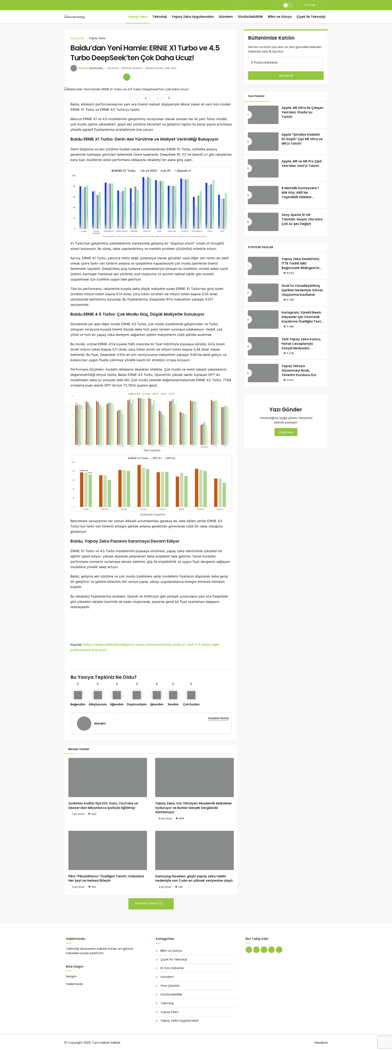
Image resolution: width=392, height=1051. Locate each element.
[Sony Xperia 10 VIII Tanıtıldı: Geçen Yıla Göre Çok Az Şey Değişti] (263, 222)
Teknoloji (159, 17)
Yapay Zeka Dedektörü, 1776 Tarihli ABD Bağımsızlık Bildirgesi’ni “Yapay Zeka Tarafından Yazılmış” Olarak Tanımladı (302, 270)
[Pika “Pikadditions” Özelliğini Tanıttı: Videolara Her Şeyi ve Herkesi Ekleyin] (107, 850)
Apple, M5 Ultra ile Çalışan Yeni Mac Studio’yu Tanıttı (302, 112)
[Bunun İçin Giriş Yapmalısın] (133, 98)
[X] (248, 5)
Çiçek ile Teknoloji (310, 17)
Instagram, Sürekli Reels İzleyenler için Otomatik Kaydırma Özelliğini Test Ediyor (301, 319)
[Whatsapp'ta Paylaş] (91, 77)
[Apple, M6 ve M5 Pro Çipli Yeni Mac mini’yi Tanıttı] (263, 168)
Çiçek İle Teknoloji (173, 959)
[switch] (288, 5)
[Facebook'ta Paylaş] (74, 77)
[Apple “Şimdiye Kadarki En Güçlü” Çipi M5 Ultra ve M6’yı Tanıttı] (263, 141)
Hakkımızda (74, 984)
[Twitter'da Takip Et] (249, 949)
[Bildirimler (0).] (322, 5)
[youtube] (268, 5)
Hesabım (321, 1043)
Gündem (226, 17)
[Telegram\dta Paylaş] (117, 77)
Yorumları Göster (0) (149, 903)
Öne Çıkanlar (169, 985)
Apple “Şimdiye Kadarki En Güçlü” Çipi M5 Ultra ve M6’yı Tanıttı (302, 139)
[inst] (275, 5)
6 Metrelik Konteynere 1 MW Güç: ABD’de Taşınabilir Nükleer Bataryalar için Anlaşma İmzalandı (301, 197)
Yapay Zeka (137, 17)
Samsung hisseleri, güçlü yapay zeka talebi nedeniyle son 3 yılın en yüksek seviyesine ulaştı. (194, 878)
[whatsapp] (261, 5)
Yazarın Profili (218, 718)
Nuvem (84, 68)
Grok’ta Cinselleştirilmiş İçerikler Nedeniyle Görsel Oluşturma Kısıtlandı (302, 290)
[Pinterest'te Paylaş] (100, 77)
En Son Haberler (172, 968)
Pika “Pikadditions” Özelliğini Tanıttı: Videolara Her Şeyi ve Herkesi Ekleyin (106, 878)
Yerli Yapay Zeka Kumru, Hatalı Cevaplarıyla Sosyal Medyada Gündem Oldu (301, 346)
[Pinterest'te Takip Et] (264, 949)
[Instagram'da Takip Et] (279, 949)
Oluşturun (286, 432)
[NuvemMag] (74, 17)
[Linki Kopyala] (126, 77)
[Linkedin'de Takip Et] (256, 949)
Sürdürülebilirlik (250, 17)
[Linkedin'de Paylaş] (109, 77)
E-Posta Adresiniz (264, 62)
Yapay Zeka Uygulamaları (193, 17)
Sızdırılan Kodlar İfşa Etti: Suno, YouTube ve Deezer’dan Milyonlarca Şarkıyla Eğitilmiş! (103, 805)
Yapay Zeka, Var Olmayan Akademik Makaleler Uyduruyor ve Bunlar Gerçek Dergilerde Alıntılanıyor (193, 807)
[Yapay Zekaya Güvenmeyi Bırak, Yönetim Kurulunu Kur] (263, 373)
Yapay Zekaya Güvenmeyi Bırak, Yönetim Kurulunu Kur (299, 370)
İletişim (71, 976)
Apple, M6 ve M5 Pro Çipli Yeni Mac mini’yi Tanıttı (302, 163)
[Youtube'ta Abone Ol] (271, 949)
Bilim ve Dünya (280, 17)
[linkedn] (255, 5)
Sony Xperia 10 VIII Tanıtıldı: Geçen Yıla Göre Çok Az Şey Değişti (302, 219)
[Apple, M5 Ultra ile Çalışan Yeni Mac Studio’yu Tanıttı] (263, 115)
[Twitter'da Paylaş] (82, 77)
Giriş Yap (309, 5)
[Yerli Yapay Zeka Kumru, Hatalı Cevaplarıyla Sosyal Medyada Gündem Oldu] (263, 346)
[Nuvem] (86, 723)
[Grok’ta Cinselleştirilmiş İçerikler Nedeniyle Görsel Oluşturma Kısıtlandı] (263, 293)
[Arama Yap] (239, 5)
